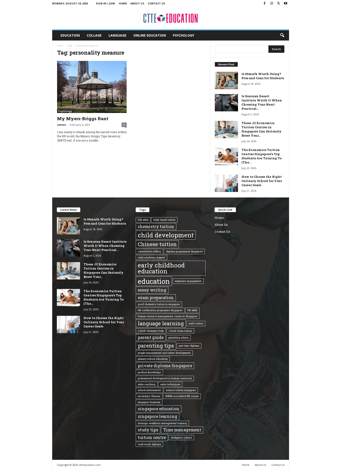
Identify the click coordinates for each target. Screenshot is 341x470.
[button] (282, 35)
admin (61, 124)
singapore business (149, 402)
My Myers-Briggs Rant (82, 118)
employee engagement (188, 281)
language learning (161, 323)
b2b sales (143, 219)
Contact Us (156, 3)
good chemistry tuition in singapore (159, 304)
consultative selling (149, 251)
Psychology (183, 35)
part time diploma (189, 345)
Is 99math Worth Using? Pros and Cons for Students (262, 76)
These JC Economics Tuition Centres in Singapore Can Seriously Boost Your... (261, 129)
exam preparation (156, 297)
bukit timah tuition (164, 219)
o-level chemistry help (151, 330)
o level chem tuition (180, 330)
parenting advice (178, 337)
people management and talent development (164, 352)
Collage (94, 35)
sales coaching (146, 384)
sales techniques (170, 384)
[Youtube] (285, 3)
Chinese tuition (157, 244)
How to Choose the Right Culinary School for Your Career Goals (261, 181)
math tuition (196, 323)
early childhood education (161, 268)
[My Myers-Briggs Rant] (92, 87)
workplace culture (181, 437)
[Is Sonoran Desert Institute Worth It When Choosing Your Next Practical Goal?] (226, 102)
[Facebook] (264, 3)
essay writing (152, 290)
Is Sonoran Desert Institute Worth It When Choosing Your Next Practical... (261, 102)
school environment (149, 390)
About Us (137, 3)
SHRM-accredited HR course (182, 396)
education (154, 281)
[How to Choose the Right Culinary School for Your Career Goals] (226, 183)
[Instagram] (271, 3)
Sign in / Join (105, 3)
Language (117, 35)
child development (166, 235)
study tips (148, 429)
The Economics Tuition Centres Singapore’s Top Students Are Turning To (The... (261, 156)
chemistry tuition (156, 226)
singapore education (158, 408)
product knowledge (149, 372)
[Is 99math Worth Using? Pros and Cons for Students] (226, 80)
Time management (182, 429)
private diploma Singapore (165, 365)
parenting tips (156, 345)
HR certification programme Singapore (160, 310)
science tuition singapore (181, 390)
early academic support (151, 257)
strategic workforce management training (162, 423)
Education (70, 35)
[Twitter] (278, 3)
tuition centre (152, 437)
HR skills (192, 310)
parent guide (151, 337)
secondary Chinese (149, 396)
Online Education (149, 35)
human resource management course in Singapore (167, 316)
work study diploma (149, 444)
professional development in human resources (165, 378)
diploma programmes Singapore (184, 251)
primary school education (153, 358)
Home (123, 3)
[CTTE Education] (170, 18)
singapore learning (157, 416)
